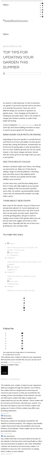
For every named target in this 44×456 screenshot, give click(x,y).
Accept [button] (10, 362)
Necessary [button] (5, 413)
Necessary (7, 416)
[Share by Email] (24, 308)
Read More (17, 362)
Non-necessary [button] (6, 433)
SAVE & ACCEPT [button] (7, 454)
